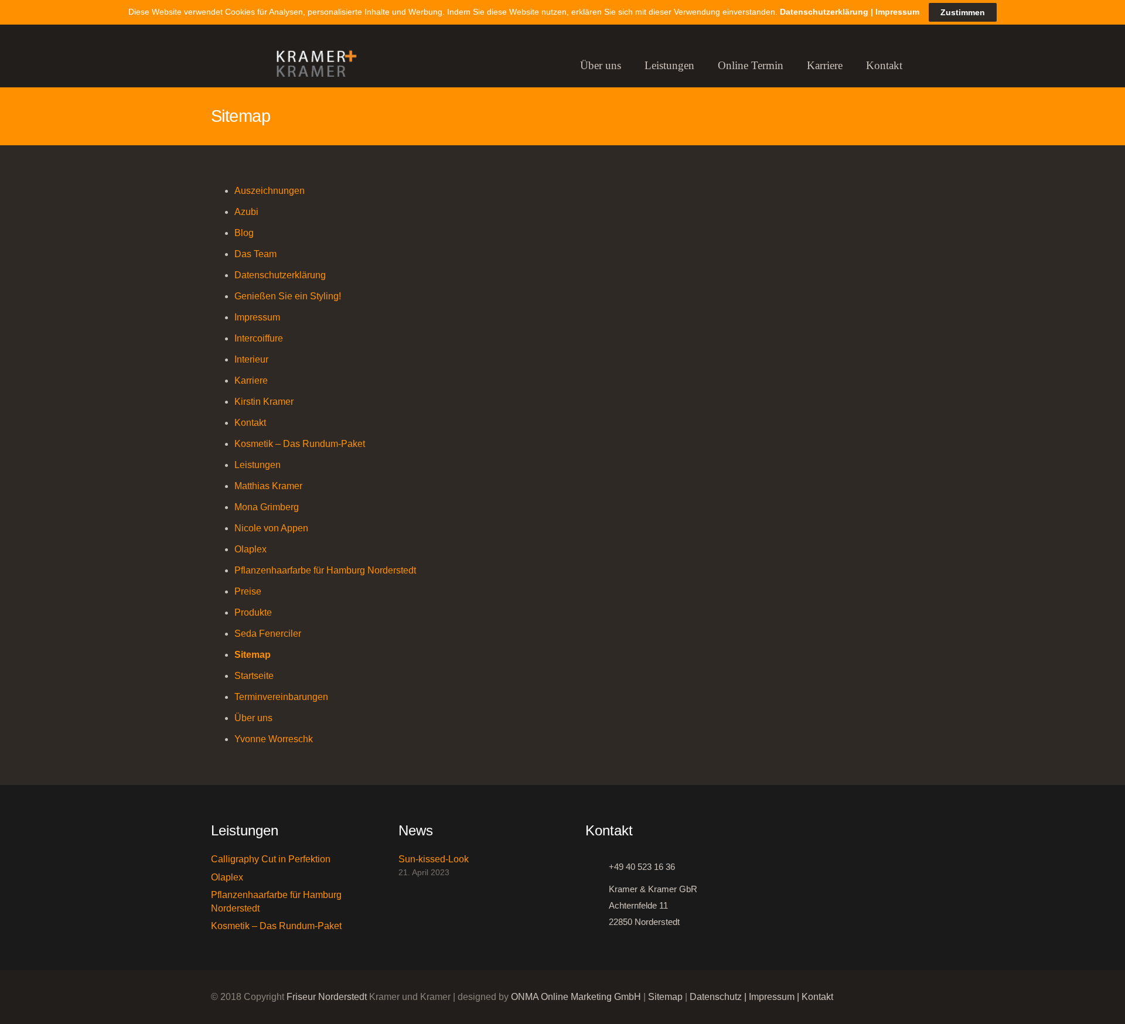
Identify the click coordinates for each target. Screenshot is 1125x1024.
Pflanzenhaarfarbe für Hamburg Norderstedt (325, 570)
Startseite (254, 676)
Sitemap (252, 655)
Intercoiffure (258, 338)
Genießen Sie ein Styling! (287, 296)
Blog (244, 233)
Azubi (246, 212)
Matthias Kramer (268, 486)
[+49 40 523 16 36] (597, 867)
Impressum (257, 317)
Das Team (255, 254)
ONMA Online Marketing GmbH (576, 997)
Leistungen (257, 465)
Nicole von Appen (271, 528)
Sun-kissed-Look (433, 859)
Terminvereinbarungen (281, 697)
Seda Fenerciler (267, 634)
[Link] (311, 65)
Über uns (253, 718)
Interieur (251, 359)
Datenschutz (716, 997)
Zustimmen (962, 12)
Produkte (253, 612)
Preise (247, 591)
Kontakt (250, 423)
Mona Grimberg (266, 507)
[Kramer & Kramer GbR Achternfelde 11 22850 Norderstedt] (597, 905)
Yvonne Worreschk (273, 739)
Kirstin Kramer (264, 402)
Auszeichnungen (269, 191)
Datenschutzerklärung (280, 275)
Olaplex (250, 549)
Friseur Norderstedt (327, 997)
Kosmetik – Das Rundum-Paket (299, 444)
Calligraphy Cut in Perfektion (270, 859)
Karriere (251, 380)
